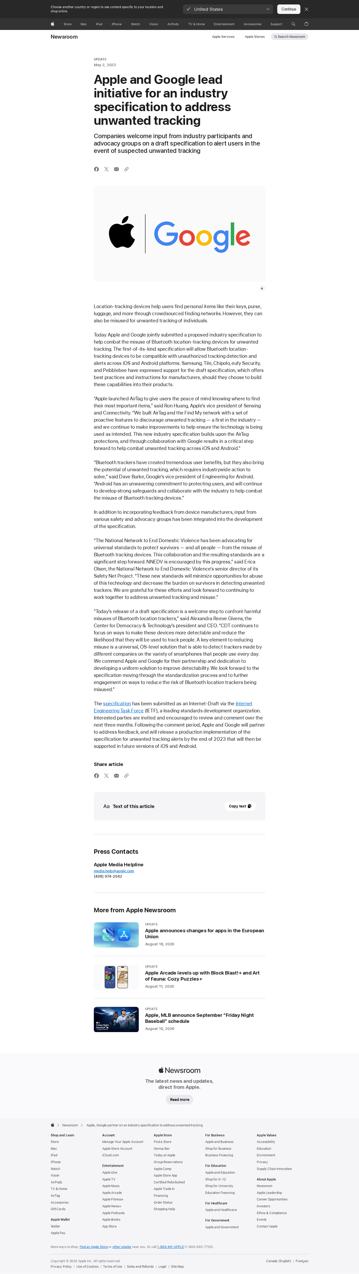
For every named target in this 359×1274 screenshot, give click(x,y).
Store (55, 1142)
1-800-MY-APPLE (170, 1247)
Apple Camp (162, 1169)
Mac (54, 1149)
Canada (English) (278, 1261)
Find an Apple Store (94, 1247)
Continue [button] (288, 9)
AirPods (56, 1182)
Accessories (60, 1202)
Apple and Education (220, 1172)
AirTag (55, 1196)
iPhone (56, 1162)
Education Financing (220, 1193)
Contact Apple (267, 1226)
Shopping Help (164, 1209)
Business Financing (219, 1155)
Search (291, 37)
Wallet (55, 1226)
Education (264, 1149)
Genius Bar (162, 1149)
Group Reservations (168, 1162)
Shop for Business (218, 1149)
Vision (55, 1175)
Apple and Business (219, 1142)
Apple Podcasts (113, 1213)
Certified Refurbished (169, 1182)
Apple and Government (222, 1227)
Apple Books (111, 1219)
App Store (109, 1226)
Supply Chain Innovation (274, 1169)
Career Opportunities (272, 1199)
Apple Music (111, 1186)
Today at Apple (164, 1155)
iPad (54, 1155)
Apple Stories (255, 37)
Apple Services (223, 37)
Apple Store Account (117, 1149)
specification (117, 704)
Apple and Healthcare (221, 1210)
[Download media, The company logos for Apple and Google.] (262, 288)
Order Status (163, 1202)
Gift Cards (58, 1209)
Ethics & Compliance (272, 1213)
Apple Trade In (164, 1189)
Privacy (262, 1162)
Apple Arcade (112, 1193)
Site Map (177, 1266)
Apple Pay (58, 1233)
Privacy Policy (61, 1266)
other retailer (121, 1247)
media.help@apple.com (114, 871)
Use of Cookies (87, 1266)
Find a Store (162, 1142)
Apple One (109, 1172)
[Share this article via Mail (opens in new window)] (116, 169)
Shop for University (219, 1186)
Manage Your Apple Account (122, 1142)
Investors (263, 1206)
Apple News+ (111, 1206)
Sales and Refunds (140, 1266)
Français (302, 1261)
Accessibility (266, 1142)
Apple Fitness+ (113, 1199)
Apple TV (108, 1179)
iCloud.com (110, 1155)
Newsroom (64, 37)
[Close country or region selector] (306, 9)
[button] (228, 9)
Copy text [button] (237, 806)
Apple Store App (165, 1175)
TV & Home (59, 1189)
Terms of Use (112, 1266)
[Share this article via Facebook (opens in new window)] (96, 169)
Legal (162, 1266)
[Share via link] (126, 169)
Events (261, 1219)
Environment (266, 1155)
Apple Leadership (269, 1193)
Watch (55, 1169)
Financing (161, 1196)
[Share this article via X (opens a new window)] (106, 169)
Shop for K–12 (215, 1179)
